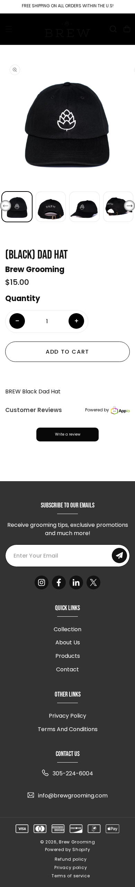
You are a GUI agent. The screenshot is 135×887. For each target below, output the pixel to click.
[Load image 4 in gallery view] (118, 207)
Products (67, 656)
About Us (67, 642)
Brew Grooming (77, 842)
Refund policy (71, 859)
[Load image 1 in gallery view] (17, 207)
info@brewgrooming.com (73, 796)
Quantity (22, 298)
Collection (67, 629)
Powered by (97, 410)
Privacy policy (70, 867)
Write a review (67, 434)
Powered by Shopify (67, 850)
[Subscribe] (119, 555)
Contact (67, 669)
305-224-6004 (73, 773)
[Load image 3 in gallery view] (84, 207)
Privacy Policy (67, 716)
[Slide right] (129, 205)
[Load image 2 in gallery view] (51, 207)
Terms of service (71, 876)
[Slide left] (5, 205)
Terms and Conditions (68, 729)
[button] (8, 29)
